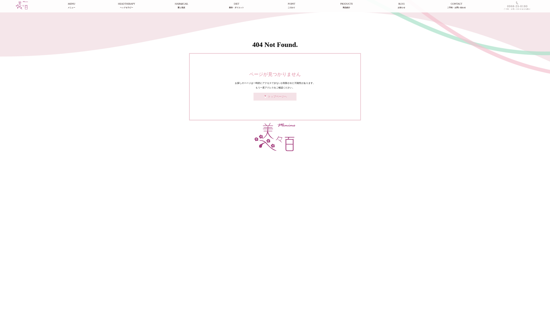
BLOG (401, 5)
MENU (71, 5)
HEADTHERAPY (126, 5)
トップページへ (277, 96)
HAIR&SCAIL (181, 5)
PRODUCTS (346, 5)
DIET (236, 5)
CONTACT (456, 5)
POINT (291, 5)
